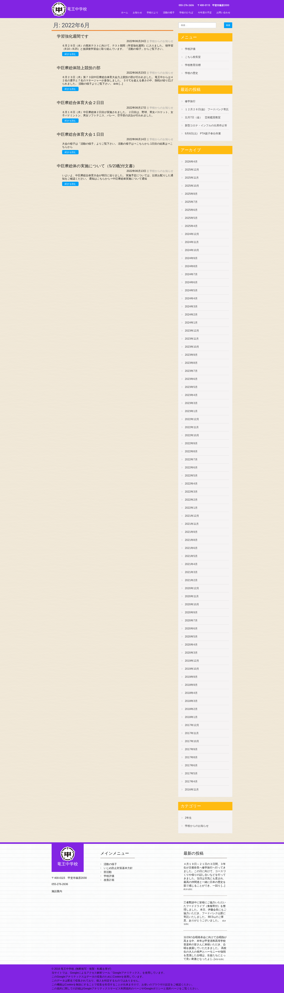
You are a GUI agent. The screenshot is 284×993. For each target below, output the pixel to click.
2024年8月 (191, 266)
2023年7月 (191, 370)
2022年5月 (191, 475)
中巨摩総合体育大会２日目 (80, 102)
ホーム (124, 12)
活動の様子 (169, 12)
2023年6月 (191, 379)
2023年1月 (191, 411)
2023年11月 (192, 338)
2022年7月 (191, 459)
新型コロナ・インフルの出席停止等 (206, 125)
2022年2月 (191, 499)
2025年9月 (191, 193)
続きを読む (70, 54)
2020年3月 (191, 652)
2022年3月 (191, 491)
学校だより (152, 12)
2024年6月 (191, 282)
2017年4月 (191, 781)
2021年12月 (192, 515)
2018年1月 (191, 717)
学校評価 (190, 48)
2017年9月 (191, 749)
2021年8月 (191, 540)
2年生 (188, 817)
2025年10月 (192, 185)
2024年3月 (191, 306)
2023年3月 (191, 403)
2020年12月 (192, 588)
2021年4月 (191, 564)
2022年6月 (191, 467)
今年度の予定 (205, 12)
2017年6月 (191, 765)
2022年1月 (191, 507)
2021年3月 (191, 572)
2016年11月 (192, 789)
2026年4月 (191, 161)
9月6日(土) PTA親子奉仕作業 (203, 133)
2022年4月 (191, 483)
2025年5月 (191, 218)
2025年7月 (191, 201)
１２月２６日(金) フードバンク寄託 (207, 109)
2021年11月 (192, 523)
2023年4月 (191, 395)
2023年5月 (191, 387)
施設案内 (57, 891)
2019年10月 (192, 668)
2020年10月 (192, 604)
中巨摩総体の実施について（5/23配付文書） (97, 166)
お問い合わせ (223, 12)
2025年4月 (191, 226)
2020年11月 (192, 596)
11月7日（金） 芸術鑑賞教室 (203, 117)
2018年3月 (191, 701)
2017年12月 (192, 725)
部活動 (108, 872)
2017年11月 (192, 733)
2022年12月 (192, 419)
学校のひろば (186, 12)
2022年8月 (191, 451)
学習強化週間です (73, 36)
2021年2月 (191, 580)
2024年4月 (191, 298)
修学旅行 (190, 101)
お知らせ (137, 12)
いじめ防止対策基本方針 (118, 868)
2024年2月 (191, 314)
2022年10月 (192, 435)
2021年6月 (191, 548)
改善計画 (109, 879)
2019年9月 (191, 676)
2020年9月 (191, 612)
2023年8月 (191, 362)
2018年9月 (191, 684)
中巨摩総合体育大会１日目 (80, 134)
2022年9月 (191, 443)
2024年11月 (192, 242)
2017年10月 (192, 741)
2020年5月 (191, 636)
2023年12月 (192, 330)
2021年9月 (191, 532)
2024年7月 (191, 274)
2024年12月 (192, 234)
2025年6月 (191, 209)
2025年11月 (192, 177)
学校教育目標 (193, 65)
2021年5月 (191, 556)
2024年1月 (191, 322)
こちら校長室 (193, 57)
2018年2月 (191, 709)
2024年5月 (191, 290)
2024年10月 (192, 250)
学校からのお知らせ (161, 41)
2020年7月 (191, 620)
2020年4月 (191, 644)
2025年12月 (192, 169)
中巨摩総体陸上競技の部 (78, 68)
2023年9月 (191, 354)
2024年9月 (191, 258)
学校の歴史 (191, 73)
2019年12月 (192, 660)
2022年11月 (192, 427)
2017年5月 (191, 773)
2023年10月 (192, 346)
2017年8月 (191, 757)
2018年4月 (191, 693)
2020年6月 (191, 628)
